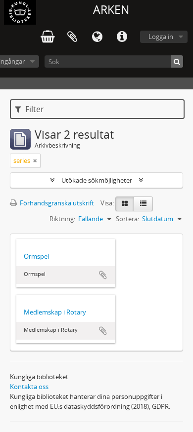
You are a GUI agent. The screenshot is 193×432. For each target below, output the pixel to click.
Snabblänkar (121, 37)
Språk (97, 37)
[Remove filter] (35, 160)
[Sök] (177, 61)
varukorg (47, 37)
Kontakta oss (29, 386)
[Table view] (143, 203)
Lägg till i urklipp (103, 275)
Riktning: (62, 218)
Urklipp (72, 37)
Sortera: (127, 218)
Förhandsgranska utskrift (56, 202)
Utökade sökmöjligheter (97, 180)
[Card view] (124, 203)
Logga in (160, 36)
